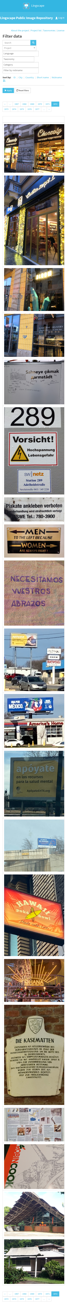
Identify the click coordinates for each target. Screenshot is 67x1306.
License (60, 30)
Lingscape (37, 5)
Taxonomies (49, 30)
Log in (61, 17)
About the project (20, 30)
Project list (36, 30)
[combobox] (19, 48)
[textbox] (21, 53)
